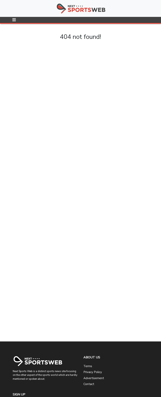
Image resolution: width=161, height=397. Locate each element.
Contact (88, 384)
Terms (87, 366)
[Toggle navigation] (14, 20)
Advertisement (93, 378)
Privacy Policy (92, 372)
